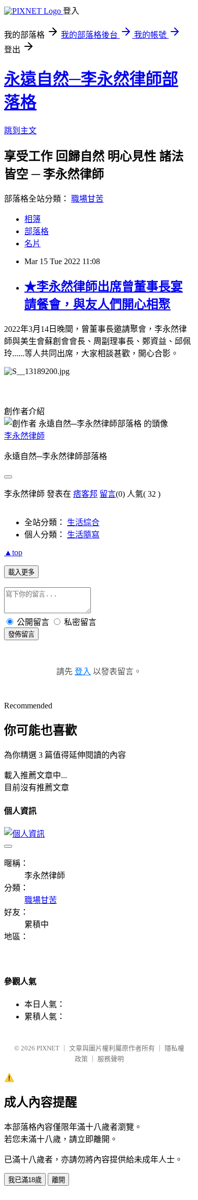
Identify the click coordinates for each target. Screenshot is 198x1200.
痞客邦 (85, 494)
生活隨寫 (83, 534)
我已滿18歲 (25, 1180)
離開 (58, 1180)
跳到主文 (20, 130)
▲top (13, 552)
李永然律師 (24, 436)
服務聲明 (110, 1059)
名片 (32, 243)
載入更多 (21, 572)
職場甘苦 (87, 198)
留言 (108, 494)
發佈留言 (21, 634)
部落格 (36, 231)
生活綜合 (83, 522)
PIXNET (48, 1048)
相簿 (32, 219)
